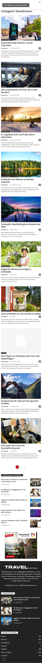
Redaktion (4, 48)
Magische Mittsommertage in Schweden (16, 270)
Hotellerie (4, 649)
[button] (4, 659)
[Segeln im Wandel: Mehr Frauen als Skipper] (35, 503)
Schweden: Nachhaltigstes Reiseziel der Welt (21, 225)
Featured (4, 646)
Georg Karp (4, 361)
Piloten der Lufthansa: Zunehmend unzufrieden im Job (14, 480)
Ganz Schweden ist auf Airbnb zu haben (21, 313)
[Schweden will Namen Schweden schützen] (21, 164)
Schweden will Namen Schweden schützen (17, 180)
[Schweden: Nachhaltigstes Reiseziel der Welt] (21, 209)
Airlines (4, 86)
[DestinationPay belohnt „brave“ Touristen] (21, 28)
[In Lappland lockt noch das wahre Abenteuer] (21, 119)
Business (4, 639)
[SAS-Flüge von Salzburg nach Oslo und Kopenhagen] (21, 341)
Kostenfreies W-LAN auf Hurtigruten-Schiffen (20, 402)
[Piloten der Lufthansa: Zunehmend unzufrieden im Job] (35, 482)
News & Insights (6, 40)
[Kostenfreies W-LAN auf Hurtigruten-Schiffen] (21, 386)
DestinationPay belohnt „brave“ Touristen (17, 44)
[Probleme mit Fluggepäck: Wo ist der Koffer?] (35, 493)
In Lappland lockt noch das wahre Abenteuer (18, 136)
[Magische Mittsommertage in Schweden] (21, 254)
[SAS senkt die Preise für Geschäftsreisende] (21, 430)
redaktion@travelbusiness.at (28, 585)
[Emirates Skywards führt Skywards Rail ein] (35, 523)
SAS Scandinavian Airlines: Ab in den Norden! (19, 91)
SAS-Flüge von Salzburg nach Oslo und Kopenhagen (20, 357)
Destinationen (6, 131)
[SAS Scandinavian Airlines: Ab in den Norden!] (21, 74)
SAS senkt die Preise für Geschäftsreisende (13, 447)
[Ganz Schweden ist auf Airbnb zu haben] (21, 299)
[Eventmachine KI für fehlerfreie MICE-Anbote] (35, 513)
